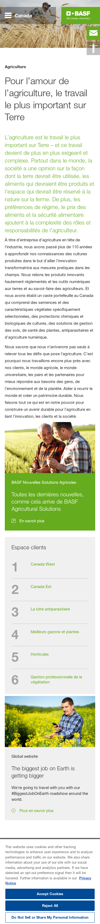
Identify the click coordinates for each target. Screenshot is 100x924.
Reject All (50, 905)
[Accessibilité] (93, 48)
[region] (50, 881)
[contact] (93, 33)
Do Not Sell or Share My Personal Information (50, 917)
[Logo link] (78, 15)
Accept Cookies (50, 894)
